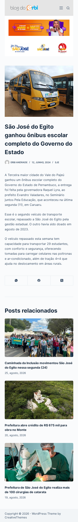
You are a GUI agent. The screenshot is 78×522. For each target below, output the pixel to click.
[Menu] (61, 8)
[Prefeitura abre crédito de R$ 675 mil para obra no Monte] (39, 400)
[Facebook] (39, 280)
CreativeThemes (16, 517)
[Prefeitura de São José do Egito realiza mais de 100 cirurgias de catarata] (39, 462)
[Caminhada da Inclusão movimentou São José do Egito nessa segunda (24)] (39, 337)
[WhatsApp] (16, 280)
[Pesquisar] (68, 8)
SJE (57, 162)
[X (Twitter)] (62, 280)
